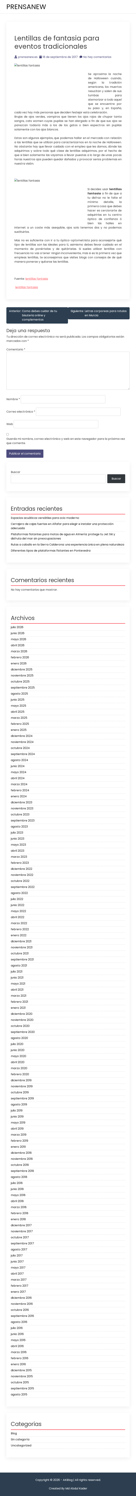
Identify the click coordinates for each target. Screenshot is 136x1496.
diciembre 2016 (21, 1298)
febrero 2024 (20, 790)
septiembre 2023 (23, 820)
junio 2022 (17, 905)
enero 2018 (18, 1219)
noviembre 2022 (22, 875)
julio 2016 (17, 1328)
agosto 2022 (19, 893)
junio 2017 (17, 1261)
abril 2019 (17, 1129)
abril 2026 (17, 645)
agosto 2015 (19, 1394)
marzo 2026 (19, 651)
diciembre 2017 (21, 1225)
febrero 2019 (19, 1141)
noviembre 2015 (22, 1376)
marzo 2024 (19, 784)
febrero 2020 (20, 1074)
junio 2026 (17, 633)
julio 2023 (17, 833)
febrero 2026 (20, 657)
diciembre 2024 (22, 736)
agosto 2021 (19, 965)
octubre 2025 (20, 681)
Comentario (15, 349)
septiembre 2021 (22, 959)
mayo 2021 (18, 984)
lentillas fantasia (36, 279)
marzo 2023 (19, 857)
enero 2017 (18, 1292)
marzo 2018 (19, 1207)
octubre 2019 (20, 1092)
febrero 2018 (19, 1213)
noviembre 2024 (22, 742)
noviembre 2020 (22, 1020)
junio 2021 (17, 978)
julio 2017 (17, 1255)
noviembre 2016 (22, 1304)
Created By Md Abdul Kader (68, 1488)
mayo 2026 (18, 639)
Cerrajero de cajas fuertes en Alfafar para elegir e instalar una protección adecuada (62, 526)
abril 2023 (17, 851)
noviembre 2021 (22, 947)
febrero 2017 (19, 1286)
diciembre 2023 (21, 802)
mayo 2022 (18, 911)
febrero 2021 (19, 1002)
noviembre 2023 (22, 808)
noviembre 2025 (22, 675)
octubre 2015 (20, 1382)
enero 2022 (18, 935)
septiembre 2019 (22, 1098)
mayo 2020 (18, 1056)
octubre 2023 (20, 814)
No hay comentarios (97, 57)
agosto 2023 (19, 826)
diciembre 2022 (21, 869)
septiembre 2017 (22, 1243)
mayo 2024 (18, 772)
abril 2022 (17, 917)
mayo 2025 (18, 706)
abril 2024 (18, 778)
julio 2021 (16, 971)
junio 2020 (17, 1050)
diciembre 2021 (21, 941)
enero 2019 (18, 1147)
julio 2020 (17, 1044)
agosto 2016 (19, 1322)
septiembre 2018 (22, 1171)
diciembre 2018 (21, 1153)
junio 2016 (17, 1334)
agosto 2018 (19, 1177)
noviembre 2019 (22, 1086)
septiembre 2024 (23, 754)
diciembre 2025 (21, 669)
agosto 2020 (19, 1038)
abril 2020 (17, 1062)
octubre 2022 (20, 881)
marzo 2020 (19, 1068)
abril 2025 (17, 712)
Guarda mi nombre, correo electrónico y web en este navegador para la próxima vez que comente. (65, 441)
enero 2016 (18, 1364)
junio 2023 (17, 839)
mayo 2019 (18, 1123)
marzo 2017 (19, 1280)
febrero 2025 (20, 724)
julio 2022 (17, 899)
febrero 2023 (20, 863)
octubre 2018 (20, 1165)
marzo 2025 (19, 718)
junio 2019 (17, 1116)
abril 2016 (17, 1346)
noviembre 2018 (22, 1159)
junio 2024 (18, 766)
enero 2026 (19, 663)
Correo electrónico (20, 412)
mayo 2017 (18, 1268)
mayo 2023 (18, 845)
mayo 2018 (18, 1195)
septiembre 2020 (23, 1032)
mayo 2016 (18, 1340)
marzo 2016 (19, 1352)
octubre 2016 (20, 1310)
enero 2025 (19, 730)
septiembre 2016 (22, 1316)
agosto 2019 (19, 1104)
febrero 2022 (20, 929)
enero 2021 (18, 1008)
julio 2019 (16, 1110)
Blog (14, 1433)
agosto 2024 (19, 760)
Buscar (15, 472)
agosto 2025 (19, 694)
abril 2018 (17, 1201)
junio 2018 (17, 1189)
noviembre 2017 (22, 1231)
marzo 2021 (18, 996)
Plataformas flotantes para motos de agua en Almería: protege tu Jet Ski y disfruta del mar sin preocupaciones (63, 536)
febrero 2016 (19, 1358)
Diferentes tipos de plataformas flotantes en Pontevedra (50, 551)
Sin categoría (20, 1439)
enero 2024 (19, 796)
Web (9, 424)
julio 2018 (17, 1183)
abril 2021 (17, 990)
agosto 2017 (19, 1249)
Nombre (13, 399)
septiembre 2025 (23, 688)
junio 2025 (17, 700)
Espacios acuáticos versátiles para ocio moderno (45, 518)
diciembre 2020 (21, 1014)
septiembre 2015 (22, 1388)
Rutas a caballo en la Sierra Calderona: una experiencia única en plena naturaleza (67, 544)
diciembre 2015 (21, 1370)
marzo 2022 (19, 923)
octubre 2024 (20, 748)
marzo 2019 (18, 1135)
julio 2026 (17, 627)
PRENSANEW (26, 6)
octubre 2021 (20, 953)
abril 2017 (17, 1274)
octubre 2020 (20, 1026)
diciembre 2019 (21, 1080)
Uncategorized (21, 1445)
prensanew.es (28, 57)
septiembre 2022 (23, 887)
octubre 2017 (20, 1237)
